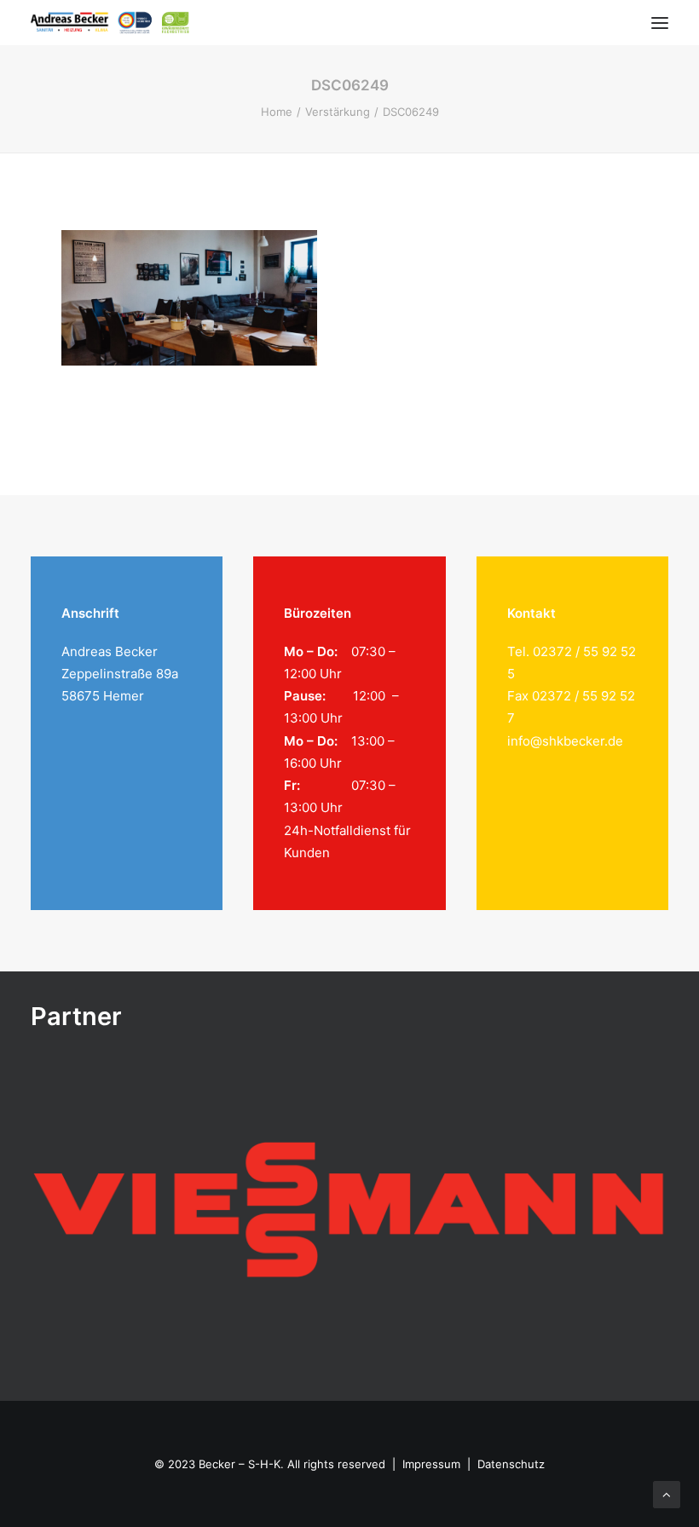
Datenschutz (511, 1464)
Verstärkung (337, 111)
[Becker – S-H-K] (110, 22)
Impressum (431, 1464)
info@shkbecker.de (565, 741)
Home (276, 111)
